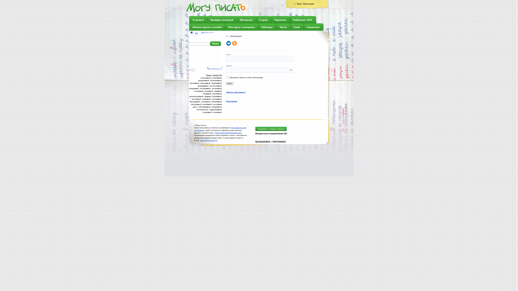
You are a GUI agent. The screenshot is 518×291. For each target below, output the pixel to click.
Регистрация (308, 4)
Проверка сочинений (221, 19)
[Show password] (291, 70)
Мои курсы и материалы (241, 27)
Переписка (280, 19)
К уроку (263, 19)
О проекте (198, 19)
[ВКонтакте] (228, 43)
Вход (299, 4)
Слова (297, 27)
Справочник (313, 27)
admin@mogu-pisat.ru (208, 140)
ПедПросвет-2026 (302, 19)
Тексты (283, 27)
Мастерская (246, 19)
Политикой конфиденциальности (228, 133)
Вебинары (267, 27)
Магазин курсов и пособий (207, 27)
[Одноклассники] (234, 43)
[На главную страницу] (226, 36)
